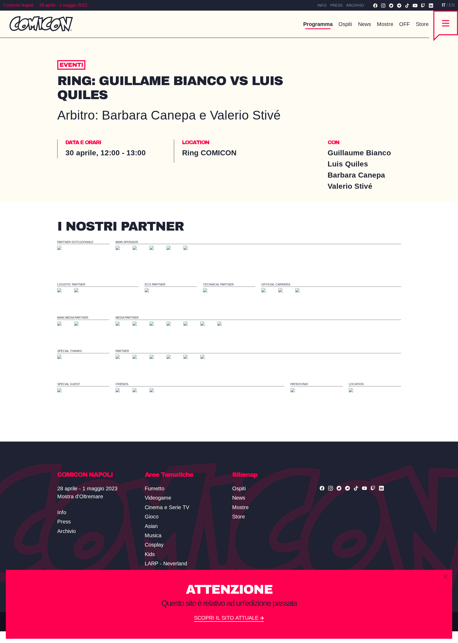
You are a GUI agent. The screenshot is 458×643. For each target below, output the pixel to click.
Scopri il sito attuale (227, 618)
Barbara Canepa (357, 175)
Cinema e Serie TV (167, 507)
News (364, 24)
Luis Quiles (349, 164)
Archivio (355, 5)
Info (322, 5)
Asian (151, 526)
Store (422, 24)
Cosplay (154, 545)
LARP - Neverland (166, 563)
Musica (153, 535)
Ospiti (345, 24)
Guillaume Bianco (360, 153)
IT (444, 5)
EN (452, 5)
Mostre (385, 24)
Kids (150, 554)
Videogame (158, 498)
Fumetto (154, 488)
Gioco (151, 516)
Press (336, 5)
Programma (318, 24)
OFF (404, 24)
